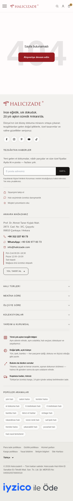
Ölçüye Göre (12, 305)
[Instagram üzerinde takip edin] (14, 139)
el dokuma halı (12, 406)
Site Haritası (57, 451)
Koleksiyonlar (13, 315)
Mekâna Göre (12, 296)
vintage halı (47, 413)
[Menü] (4, 6)
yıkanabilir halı (30, 427)
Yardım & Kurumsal (16, 324)
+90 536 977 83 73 (25, 242)
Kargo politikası (10, 451)
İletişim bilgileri (42, 451)
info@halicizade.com (19, 247)
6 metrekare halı (32, 406)
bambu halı (11, 413)
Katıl (63, 171)
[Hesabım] (63, 6)
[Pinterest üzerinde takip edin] (21, 139)
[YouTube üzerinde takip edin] (29, 139)
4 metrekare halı (54, 406)
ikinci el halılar (28, 413)
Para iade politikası (12, 447)
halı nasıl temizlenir (15, 434)
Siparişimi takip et (16, 192)
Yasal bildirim (26, 451)
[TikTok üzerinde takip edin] (36, 139)
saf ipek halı (50, 420)
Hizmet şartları (47, 447)
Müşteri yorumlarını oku (18, 203)
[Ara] (57, 6)
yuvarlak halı (49, 427)
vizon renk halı (32, 420)
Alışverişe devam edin (36, 57)
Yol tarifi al (14, 271)
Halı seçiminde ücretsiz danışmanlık (24, 198)
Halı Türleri (11, 286)
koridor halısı (42, 399)
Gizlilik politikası (31, 447)
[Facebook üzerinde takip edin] (6, 139)
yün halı (9, 399)
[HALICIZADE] (23, 103)
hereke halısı (12, 427)
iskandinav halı (13, 420)
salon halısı (24, 399)
